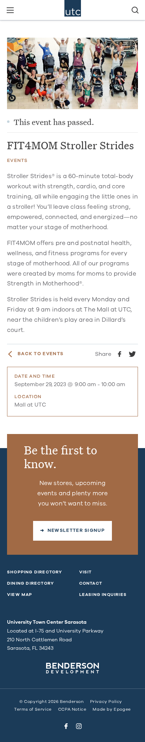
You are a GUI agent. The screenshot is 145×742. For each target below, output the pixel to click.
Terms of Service (33, 709)
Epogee (122, 709)
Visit (85, 572)
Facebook (66, 726)
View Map (19, 594)
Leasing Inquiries (103, 594)
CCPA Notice (72, 709)
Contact (90, 583)
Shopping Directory (34, 572)
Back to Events (40, 354)
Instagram (78, 726)
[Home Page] (72, 10)
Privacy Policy (106, 701)
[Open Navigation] (10, 10)
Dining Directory (30, 583)
